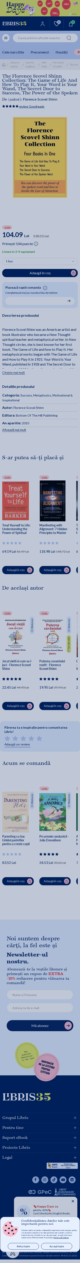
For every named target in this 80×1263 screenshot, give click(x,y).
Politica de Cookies (61, 1237)
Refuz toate (23, 1246)
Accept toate (57, 1246)
